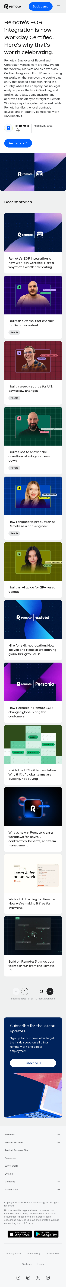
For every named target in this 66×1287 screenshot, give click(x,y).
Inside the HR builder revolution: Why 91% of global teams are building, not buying (32, 774)
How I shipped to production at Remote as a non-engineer (31, 524)
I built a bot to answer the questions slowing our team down (29, 456)
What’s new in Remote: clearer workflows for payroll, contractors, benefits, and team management (32, 839)
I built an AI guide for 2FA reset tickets (31, 589)
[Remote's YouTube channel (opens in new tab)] (18, 1277)
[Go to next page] (50, 991)
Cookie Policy (33, 1253)
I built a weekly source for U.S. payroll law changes (30, 388)
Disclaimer (27, 1264)
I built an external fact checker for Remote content (31, 323)
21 (41, 991)
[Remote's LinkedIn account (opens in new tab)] (28, 1277)
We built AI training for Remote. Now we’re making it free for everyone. (31, 903)
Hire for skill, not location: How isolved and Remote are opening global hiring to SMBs (32, 650)
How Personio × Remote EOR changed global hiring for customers (30, 712)
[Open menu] (58, 6)
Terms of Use (52, 1253)
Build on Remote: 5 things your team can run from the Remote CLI (31, 966)
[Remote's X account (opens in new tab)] (38, 1277)
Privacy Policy (14, 1253)
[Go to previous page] (16, 991)
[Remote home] (12, 6)
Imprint (41, 1264)
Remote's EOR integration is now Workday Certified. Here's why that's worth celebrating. (29, 37)
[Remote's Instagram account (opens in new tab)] (47, 1277)
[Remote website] (17, 130)
